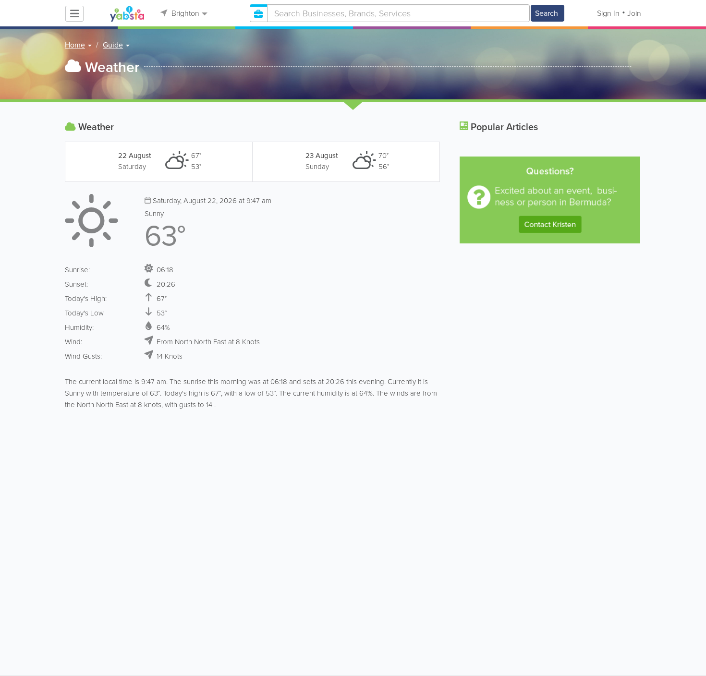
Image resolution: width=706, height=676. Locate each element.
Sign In (608, 13)
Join (634, 13)
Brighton (184, 13)
